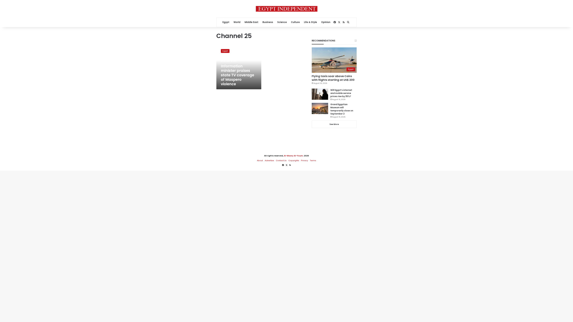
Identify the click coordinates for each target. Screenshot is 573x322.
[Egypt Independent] (286, 9)
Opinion (325, 22)
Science (282, 22)
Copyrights (293, 160)
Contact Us (281, 160)
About (260, 160)
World (237, 22)
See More (334, 124)
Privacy (304, 160)
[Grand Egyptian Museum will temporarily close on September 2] (320, 108)
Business (267, 22)
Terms (313, 160)
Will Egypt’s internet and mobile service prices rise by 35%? (341, 93)
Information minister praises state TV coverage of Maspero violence (237, 75)
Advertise (269, 160)
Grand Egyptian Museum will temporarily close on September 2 (341, 109)
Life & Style (310, 22)
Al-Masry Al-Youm (293, 155)
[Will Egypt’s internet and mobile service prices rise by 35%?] (320, 94)
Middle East (251, 22)
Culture (295, 22)
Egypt (225, 22)
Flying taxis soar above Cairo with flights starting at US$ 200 (333, 78)
